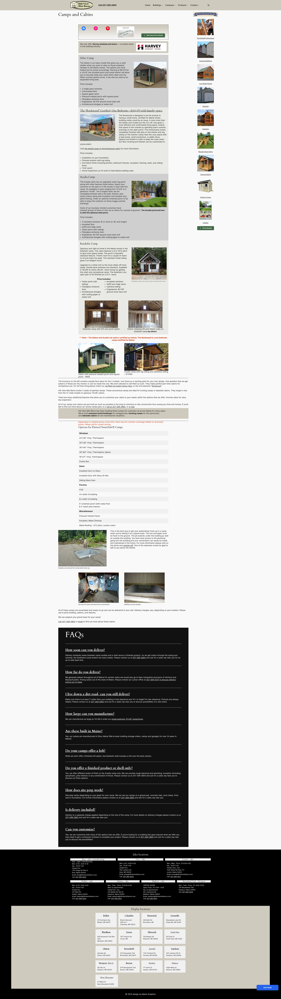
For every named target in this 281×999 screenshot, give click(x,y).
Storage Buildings (205, 61)
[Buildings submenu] (162, 5)
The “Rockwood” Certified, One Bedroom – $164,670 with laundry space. (121, 110)
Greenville (175, 915)
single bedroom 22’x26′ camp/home (127, 719)
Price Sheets (207, 228)
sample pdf (128, 545)
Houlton (152, 963)
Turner (129, 932)
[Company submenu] (175, 5)
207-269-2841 (152, 898)
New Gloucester (106, 977)
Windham (106, 932)
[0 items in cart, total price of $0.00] (208, 5)
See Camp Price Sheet (155, 35)
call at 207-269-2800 (116, 407)
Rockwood (156, 386)
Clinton (106, 948)
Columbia (129, 915)
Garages (206, 106)
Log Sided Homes (205, 84)
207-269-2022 (116, 898)
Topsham (175, 948)
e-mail (131, 407)
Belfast (106, 915)
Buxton (129, 963)
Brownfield (129, 948)
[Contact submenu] (198, 5)
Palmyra (175, 963)
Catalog (205, 223)
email (80, 622)
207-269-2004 (187, 892)
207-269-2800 (139, 658)
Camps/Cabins (205, 174)
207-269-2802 (81, 877)
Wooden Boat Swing (205, 152)
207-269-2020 (81, 898)
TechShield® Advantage (205, 38)
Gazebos (205, 129)
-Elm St (106, 963)
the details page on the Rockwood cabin (102, 149)
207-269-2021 (175, 877)
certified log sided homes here (118, 386)
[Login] (203, 5)
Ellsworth (152, 932)
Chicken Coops (205, 197)
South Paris (175, 932)
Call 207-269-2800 (107, 5)
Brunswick (152, 915)
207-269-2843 (128, 877)
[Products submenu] (187, 5)
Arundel (152, 948)
